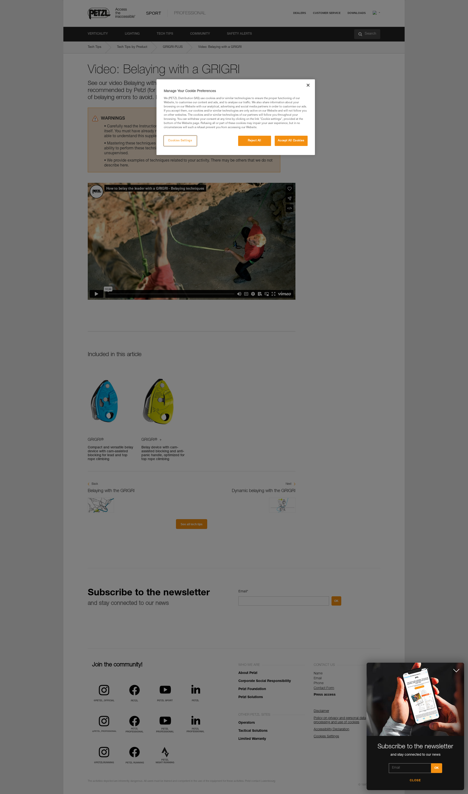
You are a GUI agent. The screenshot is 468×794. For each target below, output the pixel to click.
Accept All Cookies (291, 140)
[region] (235, 117)
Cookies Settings (180, 140)
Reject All (254, 140)
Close (415, 780)
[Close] (308, 85)
